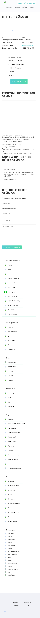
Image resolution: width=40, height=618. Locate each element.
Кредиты (17, 7)
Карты (32, 7)
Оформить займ (19, 81)
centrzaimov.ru (27, 45)
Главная (9, 7)
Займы (25, 7)
